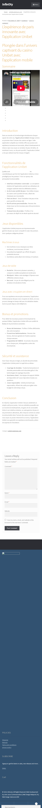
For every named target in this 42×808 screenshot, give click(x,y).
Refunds (4, 743)
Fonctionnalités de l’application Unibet (19, 111)
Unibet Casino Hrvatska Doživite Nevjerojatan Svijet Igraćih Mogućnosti (10, 439)
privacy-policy (6, 747)
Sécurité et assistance (13, 118)
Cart (32, 803)
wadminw (25, 20)
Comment (8, 466)
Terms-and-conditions (9, 745)
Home (5, 12)
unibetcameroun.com (15, 12)
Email (7, 502)
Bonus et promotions (14, 115)
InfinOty (7, 4)
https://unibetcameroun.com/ (20, 172)
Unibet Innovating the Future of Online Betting (31, 438)
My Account (7, 805)
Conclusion (10, 120)
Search (21, 805)
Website (7, 511)
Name (7, 493)
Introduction (11, 108)
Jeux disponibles (12, 113)
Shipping (5, 740)
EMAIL (4, 768)
